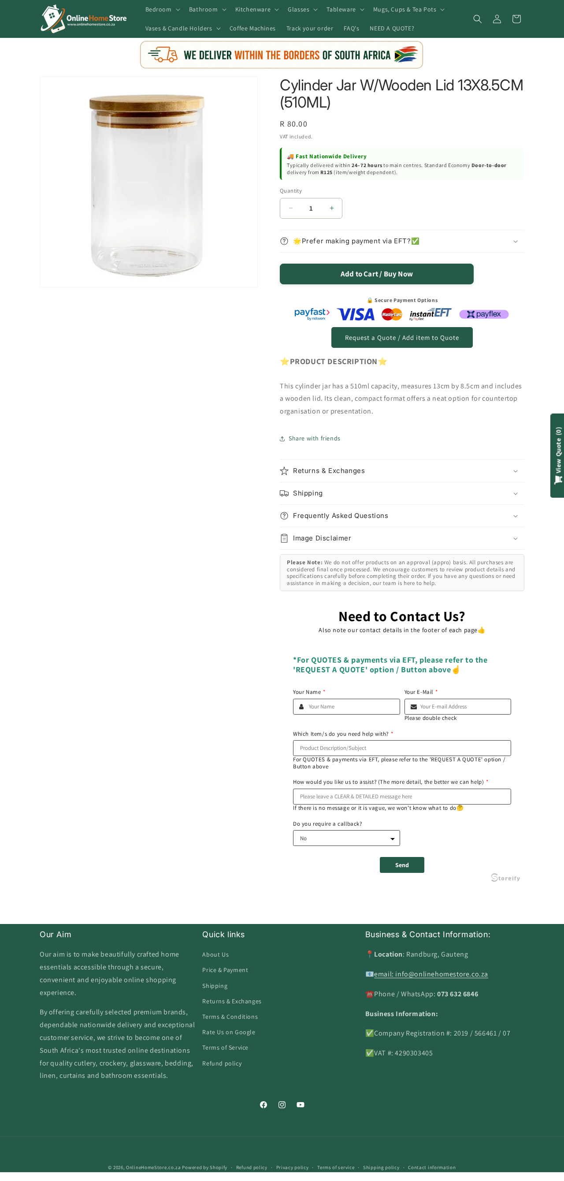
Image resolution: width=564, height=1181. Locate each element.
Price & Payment (225, 970)
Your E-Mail (421, 692)
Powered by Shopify (204, 1167)
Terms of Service (225, 1047)
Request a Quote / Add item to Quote (402, 337)
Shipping (214, 986)
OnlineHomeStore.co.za (153, 1167)
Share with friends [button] (315, 438)
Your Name (309, 692)
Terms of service (335, 1167)
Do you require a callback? (327, 823)
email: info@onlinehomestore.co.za (431, 974)
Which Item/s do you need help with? (343, 734)
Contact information (432, 1167)
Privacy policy (292, 1167)
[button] (162, 9)
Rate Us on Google (228, 1032)
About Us (215, 954)
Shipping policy (381, 1167)
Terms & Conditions (230, 1017)
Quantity (291, 190)
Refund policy (221, 1063)
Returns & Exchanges (231, 1001)
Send (402, 865)
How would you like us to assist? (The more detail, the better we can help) (391, 782)
